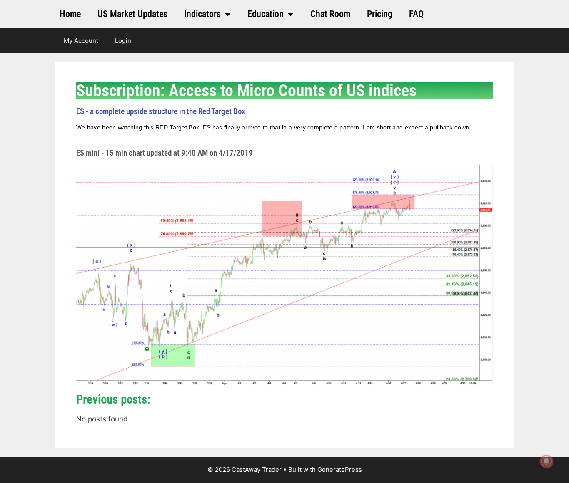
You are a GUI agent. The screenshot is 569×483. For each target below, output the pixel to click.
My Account (81, 41)
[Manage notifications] (546, 461)
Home (70, 14)
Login (123, 41)
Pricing (379, 14)
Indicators (202, 14)
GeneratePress (339, 469)
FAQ (416, 14)
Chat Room (330, 14)
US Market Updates (132, 14)
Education (265, 14)
